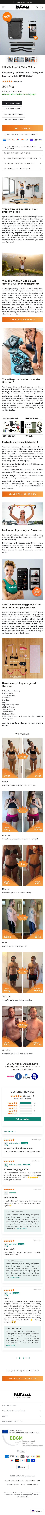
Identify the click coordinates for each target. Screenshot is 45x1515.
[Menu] (3, 7)
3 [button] (23, 1358)
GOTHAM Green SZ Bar (13, 120)
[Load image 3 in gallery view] (21, 59)
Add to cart (22, 128)
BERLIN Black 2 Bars (12, 103)
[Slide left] (4, 2)
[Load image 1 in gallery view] (11, 59)
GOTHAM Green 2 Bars (13, 114)
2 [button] (19, 1358)
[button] (36, 7)
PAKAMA (18, 1476)
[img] (9, 1140)
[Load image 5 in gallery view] (32, 59)
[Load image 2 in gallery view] (16, 59)
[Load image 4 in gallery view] (27, 59)
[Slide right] (41, 2)
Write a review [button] (22, 1119)
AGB (38, 1481)
